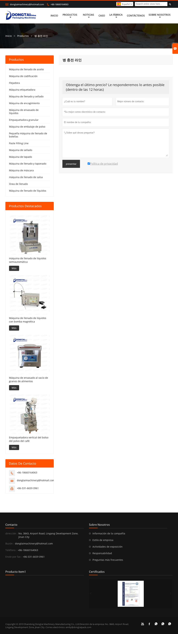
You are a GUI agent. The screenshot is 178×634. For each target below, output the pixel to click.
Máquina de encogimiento (24, 103)
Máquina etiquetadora (22, 89)
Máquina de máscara (21, 170)
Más (14, 268)
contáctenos (136, 15)
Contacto (11, 525)
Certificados (97, 572)
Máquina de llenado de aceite (26, 69)
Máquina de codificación (23, 76)
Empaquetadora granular (24, 119)
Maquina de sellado (20, 150)
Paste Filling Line (19, 143)
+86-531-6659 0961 (28, 488)
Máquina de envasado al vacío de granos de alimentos (28, 379)
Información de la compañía (108, 533)
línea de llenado (18, 184)
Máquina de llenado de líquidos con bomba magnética (27, 319)
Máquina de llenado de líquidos (27, 190)
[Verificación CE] (131, 594)
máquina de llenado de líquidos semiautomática (27, 260)
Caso (102, 15)
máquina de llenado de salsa (26, 177)
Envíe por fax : (13, 556)
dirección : (11, 533)
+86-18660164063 (59, 4)
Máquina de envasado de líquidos (24, 111)
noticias (88, 14)
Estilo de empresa (102, 540)
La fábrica (116, 14)
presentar (71, 163)
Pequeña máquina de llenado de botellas (28, 135)
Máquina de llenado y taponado (27, 163)
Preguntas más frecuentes (107, 559)
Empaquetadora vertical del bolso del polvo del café (28, 439)
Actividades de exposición (107, 546)
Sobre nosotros (160, 14)
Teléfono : (11, 550)
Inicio (54, 15)
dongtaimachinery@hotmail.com (27, 4)
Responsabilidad (102, 553)
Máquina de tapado (20, 156)
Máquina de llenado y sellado (26, 96)
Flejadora (14, 83)
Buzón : (9, 543)
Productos (70, 14)
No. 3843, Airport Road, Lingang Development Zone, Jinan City (48, 535)
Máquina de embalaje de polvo (27, 126)
